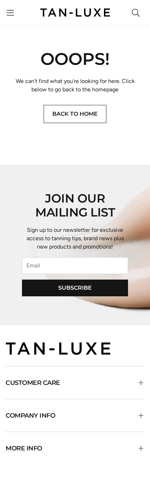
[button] (10, 12)
